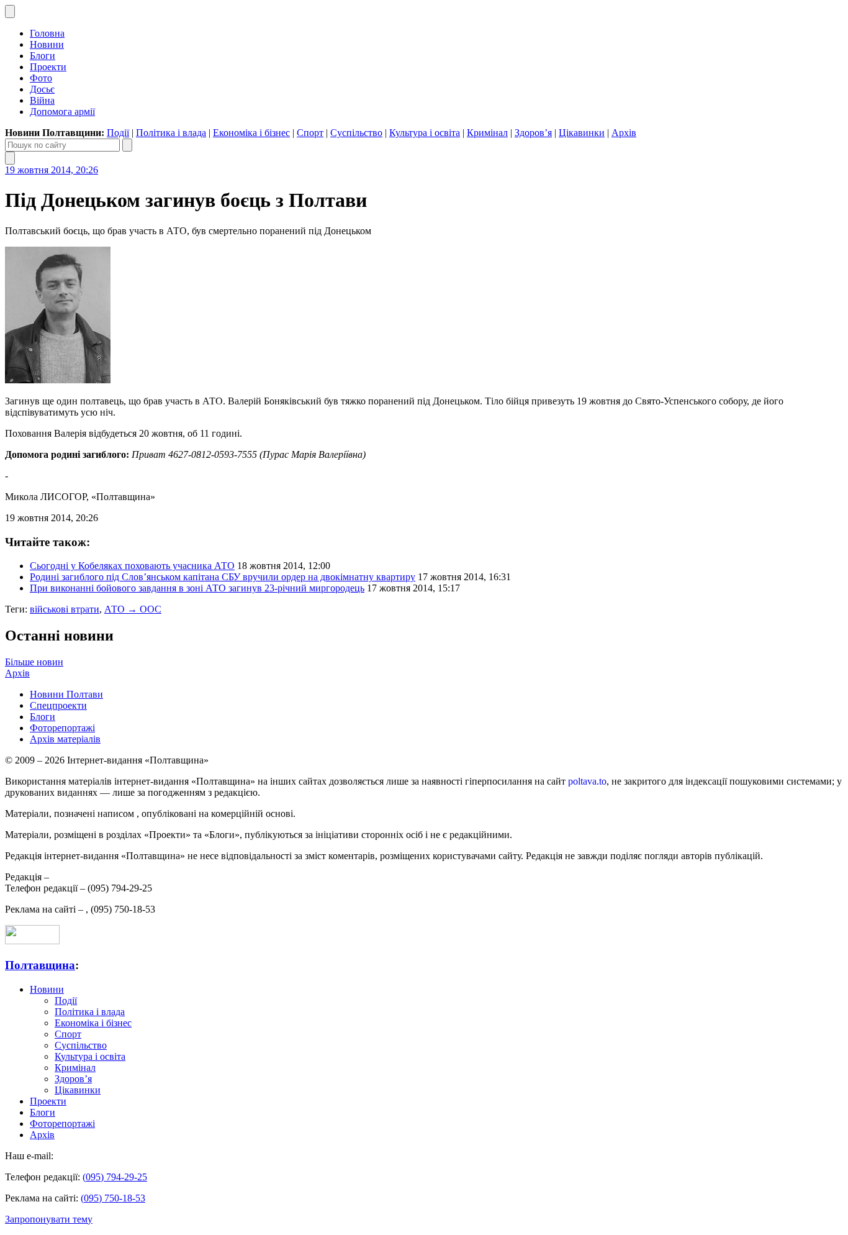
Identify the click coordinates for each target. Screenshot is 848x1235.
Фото (41, 78)
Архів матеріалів (65, 739)
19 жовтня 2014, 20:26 (51, 170)
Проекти (48, 67)
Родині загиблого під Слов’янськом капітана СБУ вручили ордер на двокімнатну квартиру (222, 577)
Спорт (310, 132)
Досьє (42, 89)
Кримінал (487, 132)
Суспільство (356, 132)
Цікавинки (582, 132)
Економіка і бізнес (251, 132)
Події (118, 132)
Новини (47, 44)
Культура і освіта (424, 132)
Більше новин (34, 662)
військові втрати (64, 609)
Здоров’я (533, 132)
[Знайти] (127, 145)
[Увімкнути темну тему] (10, 11)
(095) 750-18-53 (113, 1198)
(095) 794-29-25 (115, 1177)
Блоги (42, 55)
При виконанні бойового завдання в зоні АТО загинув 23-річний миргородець (197, 588)
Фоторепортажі (62, 727)
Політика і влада (171, 132)
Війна (42, 100)
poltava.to (587, 781)
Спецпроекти (58, 705)
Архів (623, 132)
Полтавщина (40, 965)
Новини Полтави (66, 694)
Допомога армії (62, 111)
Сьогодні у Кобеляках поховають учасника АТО (132, 565)
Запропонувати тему (48, 1219)
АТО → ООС (132, 609)
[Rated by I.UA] (32, 941)
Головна (47, 33)
